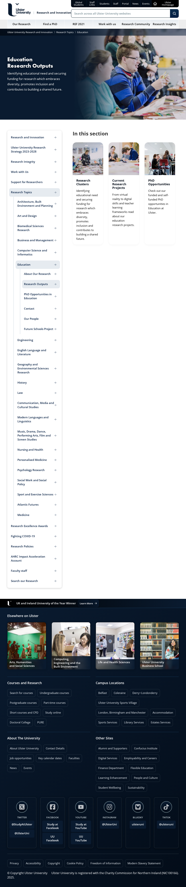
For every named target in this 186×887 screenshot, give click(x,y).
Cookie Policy (75, 863)
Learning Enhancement (111, 777)
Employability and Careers (139, 757)
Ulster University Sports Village (117, 703)
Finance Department (110, 767)
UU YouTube (81, 838)
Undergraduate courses (53, 692)
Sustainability (135, 787)
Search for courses (21, 693)
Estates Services (159, 721)
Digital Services (106, 757)
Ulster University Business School (153, 664)
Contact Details (55, 748)
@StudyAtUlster (22, 824)
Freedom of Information (105, 863)
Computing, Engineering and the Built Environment (67, 662)
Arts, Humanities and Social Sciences (22, 664)
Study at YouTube (81, 826)
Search (174, 13)
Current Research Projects (119, 184)
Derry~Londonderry (143, 692)
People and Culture (144, 777)
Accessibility (33, 863)
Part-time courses (53, 702)
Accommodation (161, 711)
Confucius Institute (144, 747)
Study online (52, 711)
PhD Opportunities (159, 182)
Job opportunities (20, 758)
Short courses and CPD (22, 711)
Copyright (54, 863)
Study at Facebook (52, 826)
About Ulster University (24, 748)
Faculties (74, 758)
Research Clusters (83, 182)
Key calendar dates (50, 758)
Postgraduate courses (22, 702)
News (12, 767)
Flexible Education (140, 767)
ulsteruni (138, 824)
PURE (40, 722)
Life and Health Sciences (114, 662)
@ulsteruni (165, 823)
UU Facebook (52, 838)
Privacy (14, 863)
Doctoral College (18, 721)
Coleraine (118, 692)
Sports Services (106, 721)
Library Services (133, 721)
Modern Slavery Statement (144, 863)
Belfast (101, 692)
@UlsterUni (19, 832)
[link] (88, 193)
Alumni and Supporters (111, 747)
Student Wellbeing (108, 787)
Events (26, 767)
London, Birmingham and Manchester (122, 712)
